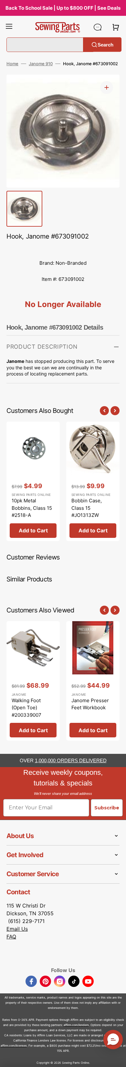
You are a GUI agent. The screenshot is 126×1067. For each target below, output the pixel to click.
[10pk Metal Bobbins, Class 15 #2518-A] (33, 481)
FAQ (11, 936)
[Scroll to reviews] (63, 248)
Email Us (17, 929)
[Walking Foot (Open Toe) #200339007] (33, 681)
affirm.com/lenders (76, 1025)
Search (105, 44)
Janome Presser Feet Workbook (90, 704)
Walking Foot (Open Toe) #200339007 (26, 707)
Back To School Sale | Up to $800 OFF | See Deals (63, 8)
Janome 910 (41, 63)
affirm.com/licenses (14, 1045)
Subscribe (106, 808)
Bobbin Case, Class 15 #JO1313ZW (86, 508)
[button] (9, 27)
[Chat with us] (97, 27)
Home (12, 63)
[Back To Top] (116, 1057)
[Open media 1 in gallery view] (106, 87)
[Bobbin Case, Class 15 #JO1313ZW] (93, 481)
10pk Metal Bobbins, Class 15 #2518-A (32, 508)
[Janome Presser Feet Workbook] (93, 681)
